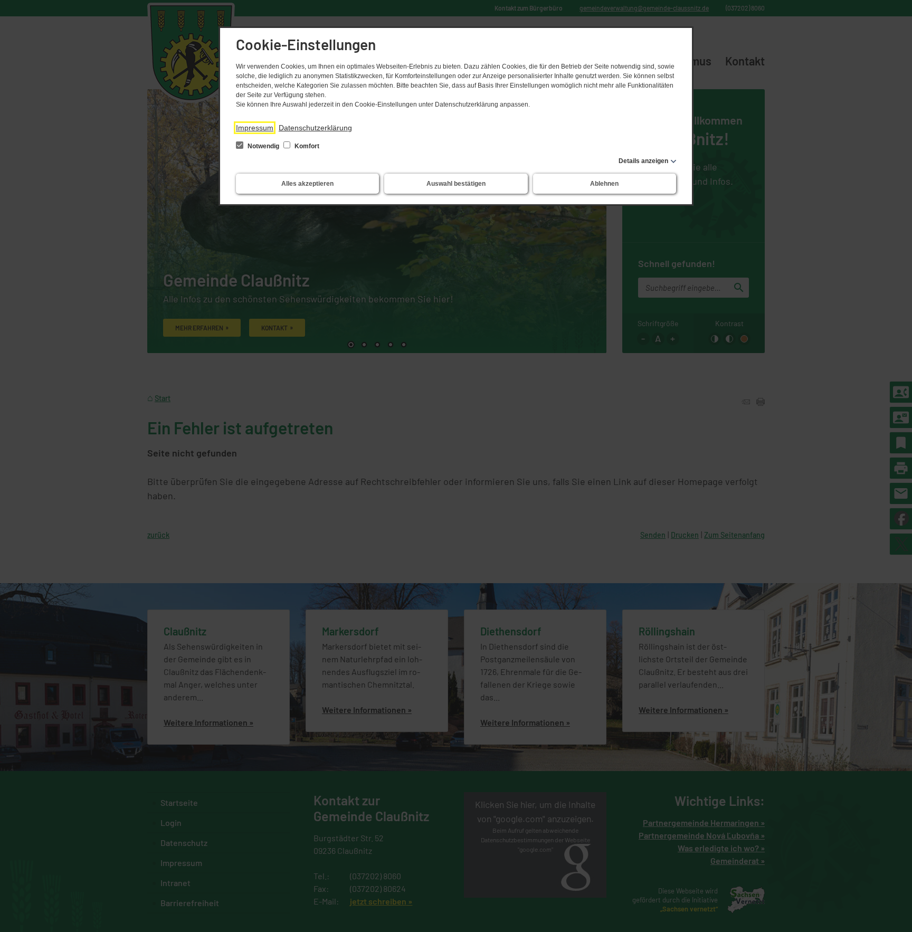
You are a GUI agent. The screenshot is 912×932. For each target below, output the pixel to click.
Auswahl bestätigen (456, 183)
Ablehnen (604, 183)
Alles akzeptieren (307, 183)
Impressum (254, 127)
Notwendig (263, 146)
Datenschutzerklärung (315, 127)
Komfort (306, 146)
